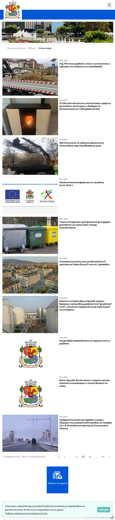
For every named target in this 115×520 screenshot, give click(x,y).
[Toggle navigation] (109, 5)
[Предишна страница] (58, 456)
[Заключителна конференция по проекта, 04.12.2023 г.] (30, 195)
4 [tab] (97, 38)
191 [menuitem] (103, 457)
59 (91, 457)
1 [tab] (88, 38)
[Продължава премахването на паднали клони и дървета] (30, 353)
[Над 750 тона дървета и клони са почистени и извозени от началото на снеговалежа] (30, 76)
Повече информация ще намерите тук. (26, 513)
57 (77, 457)
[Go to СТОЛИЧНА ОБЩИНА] (12, 9)
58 (84, 457)
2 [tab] (91, 38)
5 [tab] (100, 38)
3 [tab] (94, 38)
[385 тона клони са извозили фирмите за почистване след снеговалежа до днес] (30, 155)
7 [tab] (106, 38)
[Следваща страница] (110, 456)
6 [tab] (103, 38)
